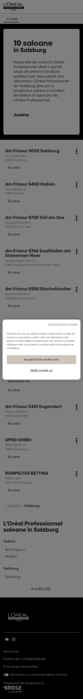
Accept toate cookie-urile (41, 359)
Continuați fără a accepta (63, 324)
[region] (41, 349)
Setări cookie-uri (41, 370)
